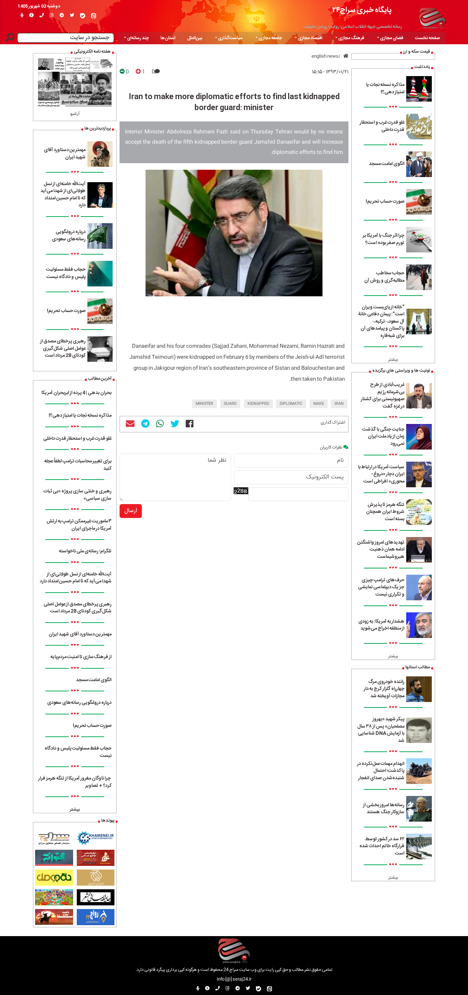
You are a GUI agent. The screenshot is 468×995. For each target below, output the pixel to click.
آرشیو (75, 113)
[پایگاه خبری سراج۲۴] (432, 17)
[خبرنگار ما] (22, 16)
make (318, 404)
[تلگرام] (62, 16)
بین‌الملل (194, 38)
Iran (339, 404)
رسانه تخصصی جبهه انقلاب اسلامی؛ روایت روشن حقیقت (352, 26)
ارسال (130, 511)
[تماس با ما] (42, 16)
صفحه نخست (427, 38)
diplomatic (291, 404)
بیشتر (393, 359)
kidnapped (258, 404)
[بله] (82, 16)
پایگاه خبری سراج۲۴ (362, 10)
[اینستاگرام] (52, 16)
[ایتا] (93, 16)
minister (204, 404)
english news (325, 56)
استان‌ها (168, 38)
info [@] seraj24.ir (234, 979)
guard (230, 404)
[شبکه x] (72, 16)
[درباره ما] (31, 16)
